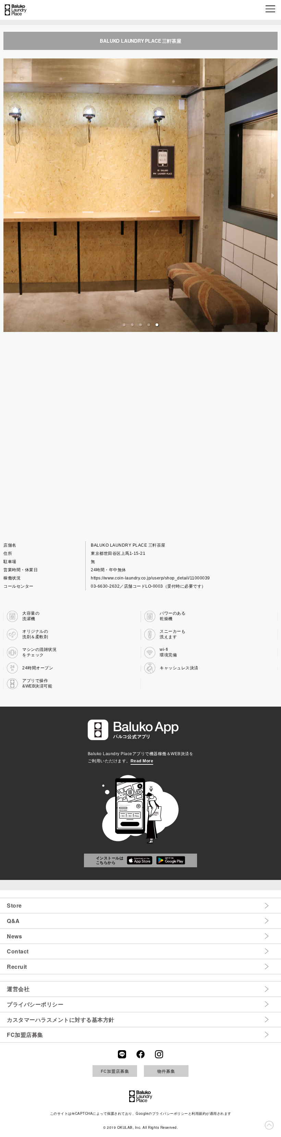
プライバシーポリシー (35, 1004)
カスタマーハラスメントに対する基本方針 (60, 1020)
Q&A (13, 921)
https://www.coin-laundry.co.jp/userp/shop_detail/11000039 (150, 578)
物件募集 (166, 1071)
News (14, 936)
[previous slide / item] (8, 195)
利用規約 (199, 1113)
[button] (271, 10)
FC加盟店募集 (25, 1035)
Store (14, 905)
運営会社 (18, 989)
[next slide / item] (273, 195)
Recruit (17, 967)
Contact (18, 951)
